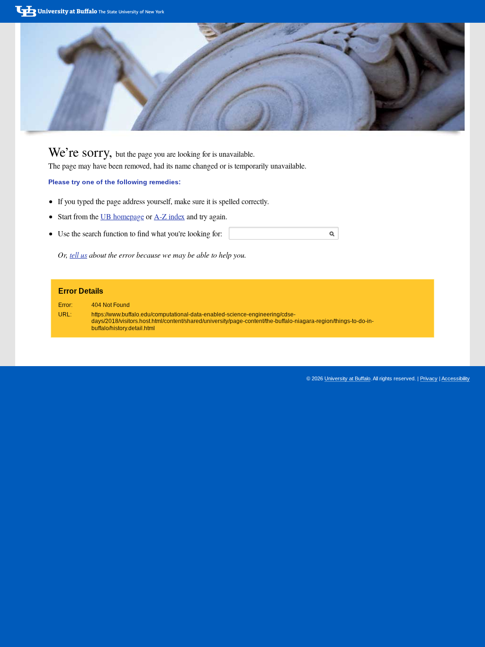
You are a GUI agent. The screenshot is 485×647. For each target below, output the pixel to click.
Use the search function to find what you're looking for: (140, 233)
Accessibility (455, 378)
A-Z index (169, 216)
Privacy (429, 378)
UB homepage (122, 216)
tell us (78, 255)
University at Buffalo (347, 378)
